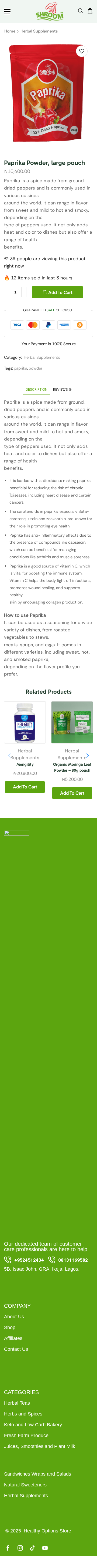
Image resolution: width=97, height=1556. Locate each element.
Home (9, 31)
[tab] (36, 389)
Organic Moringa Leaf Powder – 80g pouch (72, 767)
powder (35, 368)
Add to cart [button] (25, 787)
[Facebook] (8, 1548)
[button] (7, 11)
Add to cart (60, 292)
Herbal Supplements (39, 31)
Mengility (25, 764)
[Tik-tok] (32, 1548)
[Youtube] (45, 1548)
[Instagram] (20, 1548)
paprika (20, 368)
